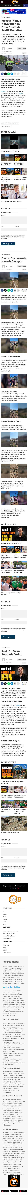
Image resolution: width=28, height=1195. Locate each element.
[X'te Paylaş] (5, 74)
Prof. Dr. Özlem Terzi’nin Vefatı (11, 5)
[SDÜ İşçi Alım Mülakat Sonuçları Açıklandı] (20, 171)
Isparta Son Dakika (11, 987)
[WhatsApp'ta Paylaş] (8, 74)
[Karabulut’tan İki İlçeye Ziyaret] (20, 565)
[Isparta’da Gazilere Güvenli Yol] (14, 823)
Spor (4, 924)
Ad (2, 226)
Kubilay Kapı (9, 266)
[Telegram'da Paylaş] (11, 74)
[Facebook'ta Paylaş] (2, 74)
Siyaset (5, 914)
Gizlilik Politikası (7, 952)
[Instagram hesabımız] (15, 888)
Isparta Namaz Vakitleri (9, 933)
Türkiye (5, 917)
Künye (4, 947)
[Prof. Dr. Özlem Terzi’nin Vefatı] (20, 157)
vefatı (18, 705)
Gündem (5, 912)
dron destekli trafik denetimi (10, 123)
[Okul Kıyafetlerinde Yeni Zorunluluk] (14, 191)
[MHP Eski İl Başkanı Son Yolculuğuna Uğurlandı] (14, 583)
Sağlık (4, 921)
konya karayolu (6, 126)
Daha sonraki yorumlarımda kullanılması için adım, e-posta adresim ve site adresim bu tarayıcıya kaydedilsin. (13, 236)
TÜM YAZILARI (22, 48)
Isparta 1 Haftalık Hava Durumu (11, 931)
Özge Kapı (9, 48)
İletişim (5, 950)
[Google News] (24, 75)
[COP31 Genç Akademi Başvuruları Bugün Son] (7, 171)
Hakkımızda (6, 945)
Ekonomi (5, 919)
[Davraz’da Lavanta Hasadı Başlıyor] (7, 157)
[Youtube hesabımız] (18, 888)
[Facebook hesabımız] (10, 888)
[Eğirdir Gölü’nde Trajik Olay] (14, 141)
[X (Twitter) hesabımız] (13, 888)
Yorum (3, 215)
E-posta (17, 226)
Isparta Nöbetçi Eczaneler (9, 936)
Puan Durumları (7, 938)
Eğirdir (21, 93)
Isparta (24, 53)
